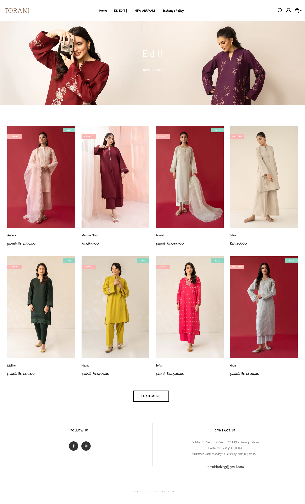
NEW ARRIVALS (145, 10)
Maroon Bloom (90, 235)
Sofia (159, 365)
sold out (14, 136)
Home (103, 10)
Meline (11, 365)
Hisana (85, 365)
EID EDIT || (120, 10)
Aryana (11, 235)
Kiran (233, 365)
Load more (151, 396)
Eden (233, 235)
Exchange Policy (173, 10)
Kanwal (160, 235)
